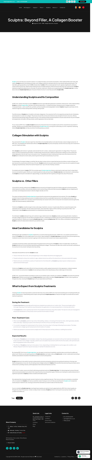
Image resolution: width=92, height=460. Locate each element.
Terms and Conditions (50, 422)
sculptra (19, 398)
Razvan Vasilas (11, 442)
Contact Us (62, 7)
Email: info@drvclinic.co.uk (9, 1)
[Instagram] (74, 2)
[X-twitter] (69, 2)
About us (55, 7)
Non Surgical (27, 7)
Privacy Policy (48, 420)
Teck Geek (39, 456)
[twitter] (10, 448)
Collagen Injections (48, 23)
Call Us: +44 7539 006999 (22, 1)
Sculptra (56, 23)
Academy (48, 7)
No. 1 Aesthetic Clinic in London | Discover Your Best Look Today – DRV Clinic (38, 418)
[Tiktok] (72, 2)
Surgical (35, 7)
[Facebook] (67, 2)
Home (20, 7)
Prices (41, 7)
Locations (35, 422)
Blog (34, 426)
